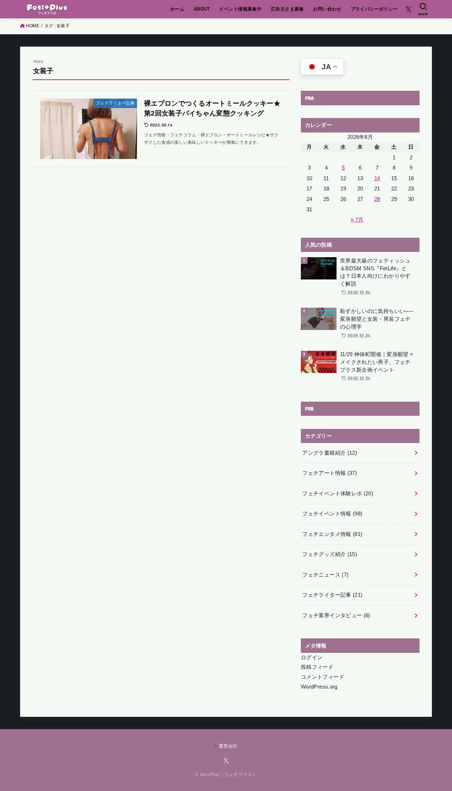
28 (377, 199)
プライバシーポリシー (374, 9)
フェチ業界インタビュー (336, 615)
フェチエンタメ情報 (332, 534)
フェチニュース (325, 575)
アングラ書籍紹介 (329, 453)
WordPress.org (319, 687)
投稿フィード (317, 667)
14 (377, 178)
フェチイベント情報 (332, 513)
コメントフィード (322, 677)
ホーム (177, 9)
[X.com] (408, 9)
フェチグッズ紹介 (329, 554)
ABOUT (202, 9)
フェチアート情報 (329, 473)
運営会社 (228, 746)
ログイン (311, 657)
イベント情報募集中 (240, 9)
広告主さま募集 (287, 9)
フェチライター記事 (332, 595)
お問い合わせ (327, 9)
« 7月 (357, 220)
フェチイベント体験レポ (337, 493)
